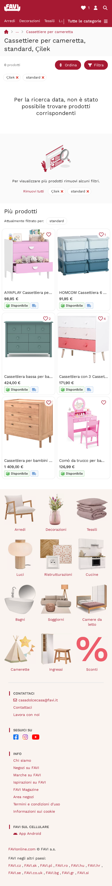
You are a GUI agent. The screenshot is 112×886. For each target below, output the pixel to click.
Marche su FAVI (27, 775)
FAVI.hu (78, 865)
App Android (30, 833)
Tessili (49, 21)
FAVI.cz (15, 865)
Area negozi (23, 797)
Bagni (20, 619)
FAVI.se (15, 873)
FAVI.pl (46, 865)
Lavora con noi (26, 715)
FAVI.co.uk (34, 873)
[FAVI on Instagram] (25, 737)
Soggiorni (56, 619)
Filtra (99, 65)
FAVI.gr (68, 873)
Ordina (71, 65)
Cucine (92, 574)
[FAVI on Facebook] (15, 737)
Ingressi (56, 669)
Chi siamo (22, 760)
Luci (62, 21)
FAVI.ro (62, 865)
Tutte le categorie (84, 21)
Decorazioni (29, 21)
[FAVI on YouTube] (35, 737)
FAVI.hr (95, 865)
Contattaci (22, 707)
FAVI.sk (31, 865)
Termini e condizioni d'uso (36, 804)
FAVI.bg (53, 873)
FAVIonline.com (21, 849)
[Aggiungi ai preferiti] (49, 234)
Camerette (20, 669)
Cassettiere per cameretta (49, 32)
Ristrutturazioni (58, 574)
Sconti (92, 669)
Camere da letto (92, 621)
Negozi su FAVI (26, 768)
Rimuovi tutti (33, 191)
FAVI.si (83, 873)
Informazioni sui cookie (34, 811)
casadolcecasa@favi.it (38, 700)
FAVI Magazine (26, 789)
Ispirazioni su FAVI (29, 782)
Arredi (9, 21)
